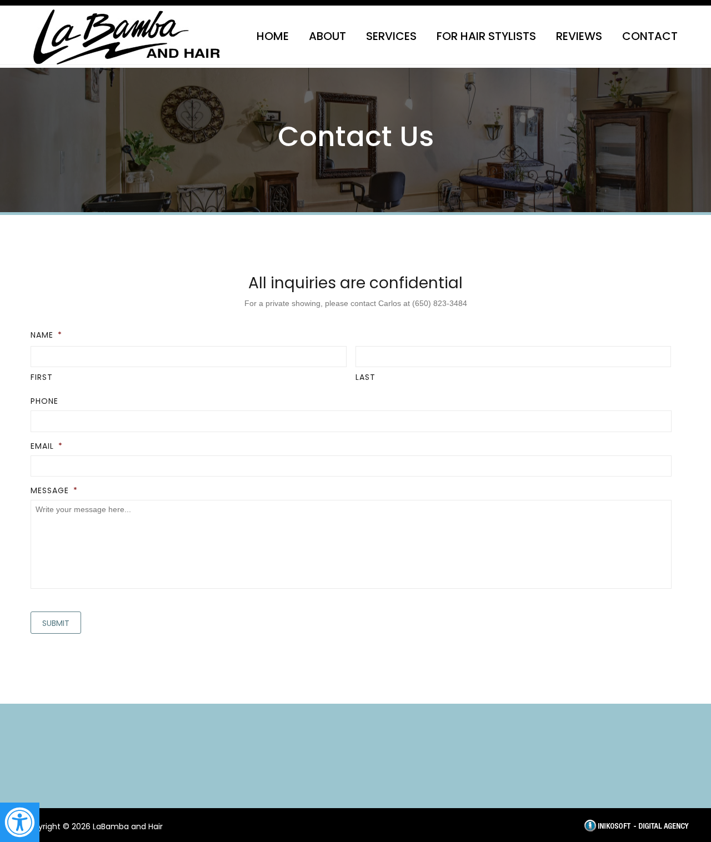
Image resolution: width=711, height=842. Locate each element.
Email (47, 446)
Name (46, 335)
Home (273, 36)
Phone (44, 401)
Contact (650, 36)
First (42, 377)
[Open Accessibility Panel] (19, 822)
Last (365, 377)
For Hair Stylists (486, 36)
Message (54, 490)
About (327, 36)
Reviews (579, 36)
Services (391, 36)
